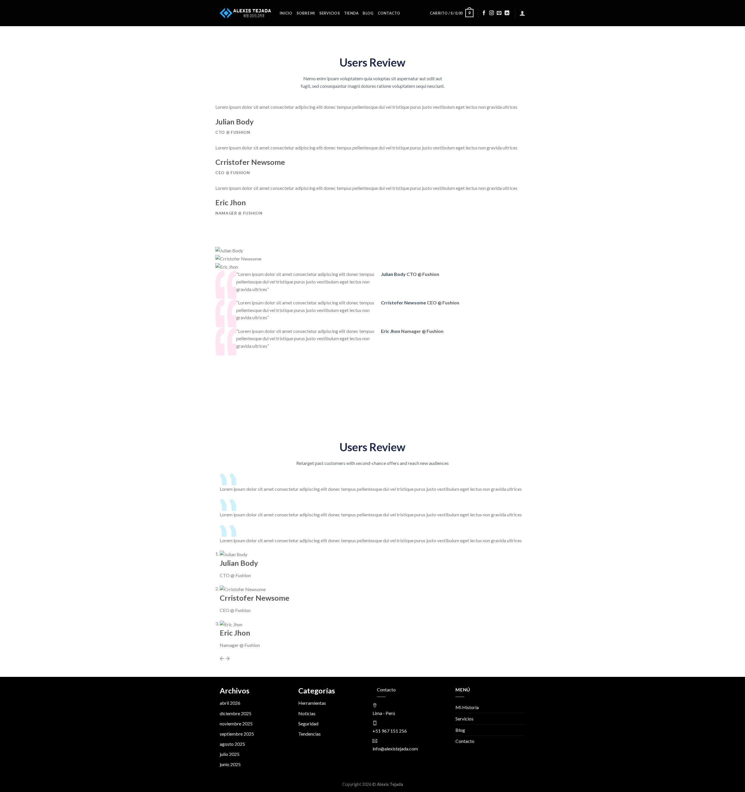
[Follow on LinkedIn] (507, 13)
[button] (222, 658)
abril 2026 (230, 703)
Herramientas (312, 703)
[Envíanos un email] (499, 13)
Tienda (351, 13)
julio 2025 (230, 754)
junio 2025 (230, 764)
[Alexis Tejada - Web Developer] (245, 13)
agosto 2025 (232, 744)
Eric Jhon (391, 331)
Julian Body (394, 274)
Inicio (286, 13)
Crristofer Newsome (404, 302)
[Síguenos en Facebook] (484, 13)
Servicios (329, 13)
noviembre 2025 (236, 723)
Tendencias (309, 733)
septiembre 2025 (237, 733)
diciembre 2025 (235, 713)
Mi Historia (467, 707)
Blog (368, 13)
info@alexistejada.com (395, 748)
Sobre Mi (306, 13)
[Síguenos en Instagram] (491, 13)
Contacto (389, 13)
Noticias (306, 713)
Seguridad (308, 723)
